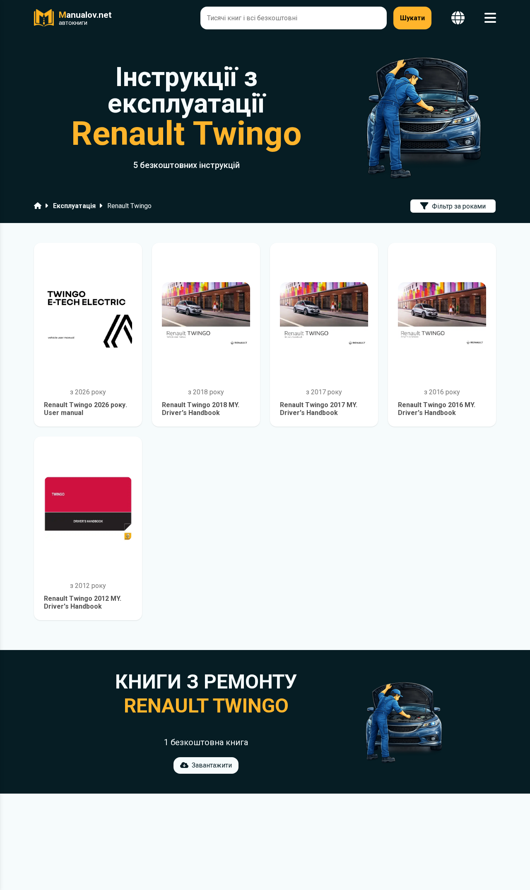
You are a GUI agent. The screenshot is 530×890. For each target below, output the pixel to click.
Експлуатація (74, 206)
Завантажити (212, 765)
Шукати (412, 18)
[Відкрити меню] (490, 18)
